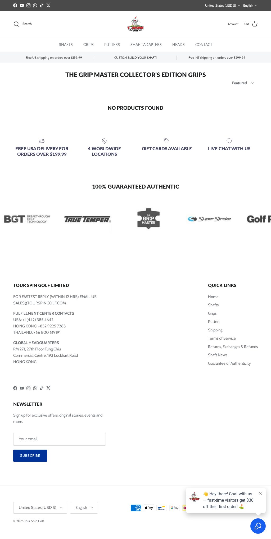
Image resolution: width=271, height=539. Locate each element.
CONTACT (203, 44)
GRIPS (88, 44)
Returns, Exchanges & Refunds (233, 346)
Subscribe (30, 455)
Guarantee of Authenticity (229, 363)
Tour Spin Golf (34, 521)
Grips (212, 313)
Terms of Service (222, 338)
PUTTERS (112, 44)
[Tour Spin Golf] (135, 24)
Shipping (215, 330)
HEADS (178, 44)
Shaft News (217, 355)
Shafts (213, 305)
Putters (214, 321)
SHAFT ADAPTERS (146, 44)
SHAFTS (66, 44)
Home (213, 296)
